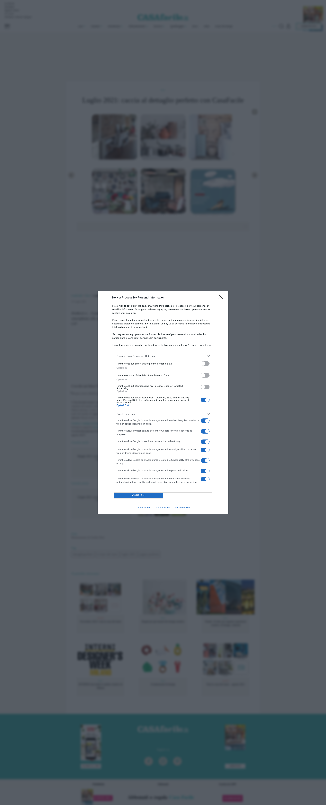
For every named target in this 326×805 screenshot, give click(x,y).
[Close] (222, 298)
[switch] (205, 363)
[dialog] (163, 402)
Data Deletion (144, 507)
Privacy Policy (182, 507)
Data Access (163, 507)
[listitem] (163, 356)
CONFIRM (138, 495)
